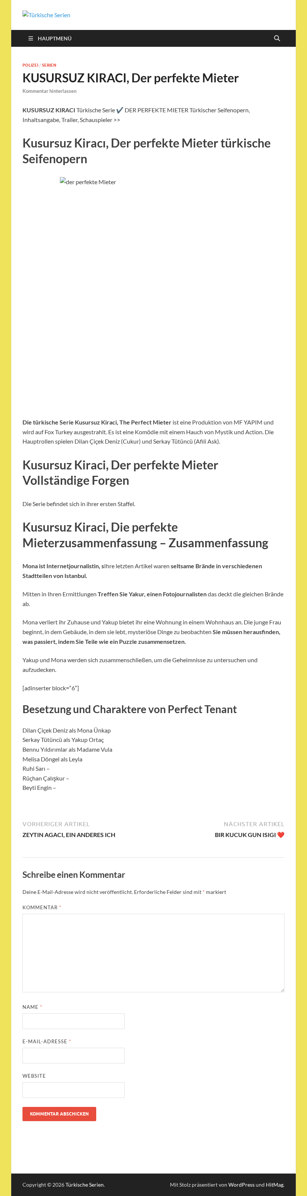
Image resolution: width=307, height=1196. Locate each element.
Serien (49, 65)
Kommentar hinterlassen (49, 91)
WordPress (241, 1184)
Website (34, 1076)
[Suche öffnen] (277, 38)
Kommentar (41, 907)
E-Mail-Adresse (46, 1041)
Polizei (30, 65)
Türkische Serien (85, 1184)
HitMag (274, 1184)
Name (32, 1007)
